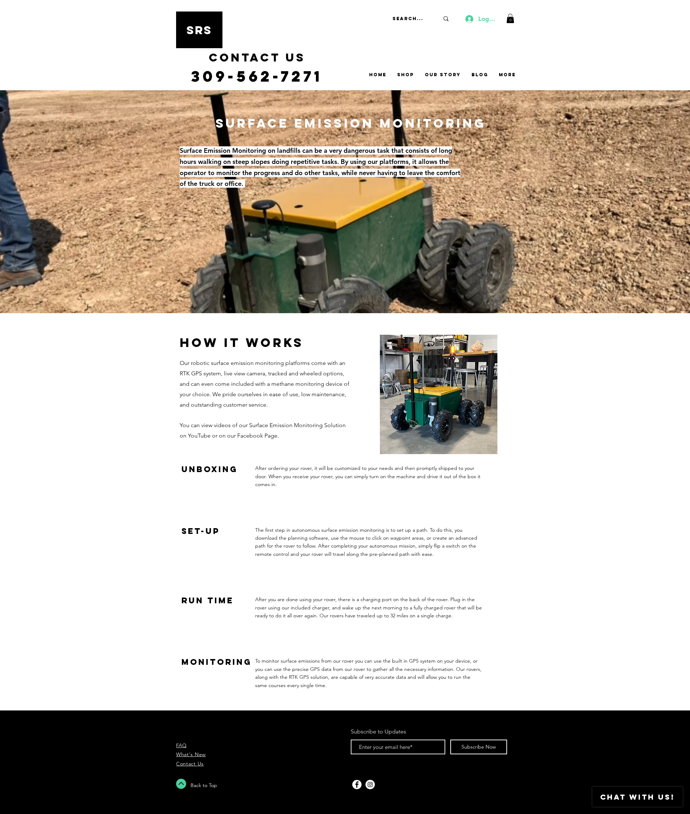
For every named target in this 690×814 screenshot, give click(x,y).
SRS (199, 30)
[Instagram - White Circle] (370, 784)
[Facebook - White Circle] (357, 784)
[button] (510, 18)
